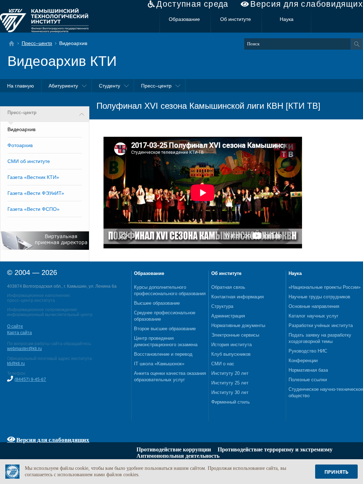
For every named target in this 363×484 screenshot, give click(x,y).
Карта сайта (19, 332)
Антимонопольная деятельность (177, 456)
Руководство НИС (308, 351)
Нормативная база (308, 370)
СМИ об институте (28, 161)
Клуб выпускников (231, 354)
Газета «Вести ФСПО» (33, 209)
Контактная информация (237, 296)
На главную (20, 86)
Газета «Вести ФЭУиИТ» (35, 193)
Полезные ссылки (308, 379)
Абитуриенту (63, 86)
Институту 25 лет (229, 382)
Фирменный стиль (230, 402)
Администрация (228, 316)
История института (231, 344)
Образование (184, 19)
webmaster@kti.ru (24, 348)
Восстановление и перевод (163, 354)
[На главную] (14, 43)
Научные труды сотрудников (319, 296)
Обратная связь (228, 287)
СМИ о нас (222, 363)
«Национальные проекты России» (325, 287)
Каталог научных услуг (314, 316)
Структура (222, 306)
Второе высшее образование (165, 328)
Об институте (235, 19)
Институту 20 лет (229, 373)
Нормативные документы (238, 325)
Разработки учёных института (321, 325)
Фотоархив (20, 145)
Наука (287, 19)
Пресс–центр (37, 43)
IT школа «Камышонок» (159, 363)
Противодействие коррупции (173, 449)
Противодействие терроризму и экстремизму (275, 449)
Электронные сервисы (235, 335)
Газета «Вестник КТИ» (33, 177)
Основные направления (314, 306)
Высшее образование (157, 303)
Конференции (303, 360)
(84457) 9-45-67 (30, 379)
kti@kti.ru (16, 363)
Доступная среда (192, 4)
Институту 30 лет (229, 392)
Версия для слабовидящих (306, 4)
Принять (336, 471)
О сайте (15, 326)
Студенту (109, 86)
